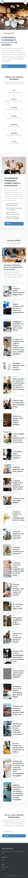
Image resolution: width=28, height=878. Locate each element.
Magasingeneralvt (7, 848)
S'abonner (6, 835)
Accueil (3, 859)
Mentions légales (5, 867)
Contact (3, 869)
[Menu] (25, 1)
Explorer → (6, 66)
